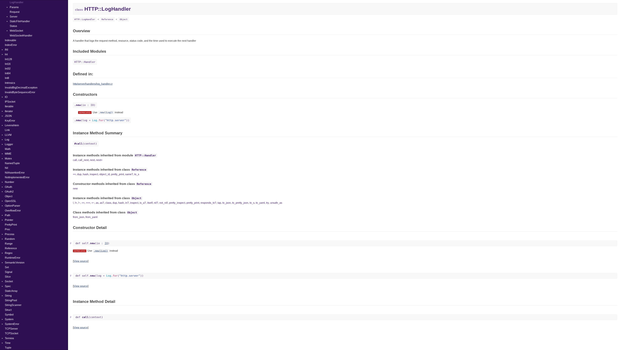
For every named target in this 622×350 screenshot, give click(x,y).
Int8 (7, 78)
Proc (7, 229)
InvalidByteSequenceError (20, 92)
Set (7, 267)
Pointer (9, 220)
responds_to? (208, 202)
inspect (94, 174)
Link (7, 130)
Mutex (8, 158)
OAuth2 (9, 191)
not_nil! (163, 202)
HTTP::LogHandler (84, 19)
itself (150, 202)
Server (13, 16)
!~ (79, 202)
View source (81, 261)
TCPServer (11, 328)
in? (127, 202)
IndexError (11, 45)
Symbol (9, 314)
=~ (93, 202)
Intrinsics (10, 83)
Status (13, 26)
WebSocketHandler (21, 35)
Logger (9, 144)
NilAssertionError (15, 172)
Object (8, 196)
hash (85, 174)
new (75, 188)
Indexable (10, 40)
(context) (85, 143)
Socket (9, 281)
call (75, 160)
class (108, 202)
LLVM (8, 135)
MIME (8, 153)
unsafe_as (276, 202)
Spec (8, 286)
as (97, 202)
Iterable (9, 106)
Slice (8, 276)
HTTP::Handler (84, 62)
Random (10, 239)
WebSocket (16, 30)
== (74, 174)
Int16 (8, 64)
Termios (9, 338)
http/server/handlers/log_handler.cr (93, 83)
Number (9, 182)
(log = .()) (101, 120)
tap (219, 202)
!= (76, 202)
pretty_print (117, 174)
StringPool (11, 300)
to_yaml (260, 202)
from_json (78, 217)
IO (6, 97)
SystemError (12, 324)
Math (8, 149)
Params (14, 7)
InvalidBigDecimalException (21, 87)
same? (129, 174)
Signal (8, 272)
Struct (8, 310)
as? (102, 202)
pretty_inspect (177, 202)
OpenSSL (10, 201)
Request (14, 12)
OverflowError (13, 210)
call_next (83, 160)
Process (9, 234)
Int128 (8, 59)
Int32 (8, 68)
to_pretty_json (240, 202)
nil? (156, 202)
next (92, 160)
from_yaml (92, 217)
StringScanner (13, 305)
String (8, 295)
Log (7, 139)
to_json (226, 202)
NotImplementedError (17, 177)
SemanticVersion (14, 262)
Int (6, 54)
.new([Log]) (106, 112)
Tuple (8, 347)
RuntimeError (12, 257)
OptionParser (12, 205)
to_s (136, 174)
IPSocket (10, 101)
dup (79, 174)
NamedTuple (12, 163)
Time (8, 343)
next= (99, 160)
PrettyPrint (11, 224)
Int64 (8, 73)
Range (9, 243)
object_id (104, 174)
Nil (6, 168)
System (9, 319)
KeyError (10, 120)
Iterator (9, 111)
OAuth (8, 187)
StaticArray (11, 291)
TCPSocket (11, 333)
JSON (8, 116)
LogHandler (16, 2)
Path (7, 215)
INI (6, 49)
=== (88, 202)
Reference (11, 248)
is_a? (143, 202)
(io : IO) (84, 105)
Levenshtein (12, 125)
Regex (8, 253)
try (267, 202)
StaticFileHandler (20, 21)
